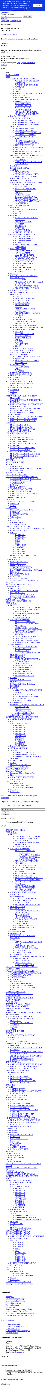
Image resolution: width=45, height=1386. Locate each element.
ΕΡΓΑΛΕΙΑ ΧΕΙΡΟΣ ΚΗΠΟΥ (26, 218)
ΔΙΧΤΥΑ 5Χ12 (20, 545)
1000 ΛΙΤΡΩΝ (20, 736)
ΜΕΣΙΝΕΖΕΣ (20, 95)
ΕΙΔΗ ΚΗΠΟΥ (16, 216)
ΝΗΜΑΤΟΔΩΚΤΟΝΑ (23, 665)
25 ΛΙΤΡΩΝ (19, 740)
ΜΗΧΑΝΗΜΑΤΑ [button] (12, 1014)
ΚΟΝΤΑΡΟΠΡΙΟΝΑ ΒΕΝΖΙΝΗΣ (27, 124)
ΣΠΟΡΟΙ (18, 296)
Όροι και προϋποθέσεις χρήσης (17, 1311)
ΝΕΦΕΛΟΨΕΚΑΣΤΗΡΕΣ (25, 141)
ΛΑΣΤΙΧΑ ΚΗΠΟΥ (22, 230)
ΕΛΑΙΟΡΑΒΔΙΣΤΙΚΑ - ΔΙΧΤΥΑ (22, 234)
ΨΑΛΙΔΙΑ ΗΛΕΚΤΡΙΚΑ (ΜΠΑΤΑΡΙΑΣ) (24, 186)
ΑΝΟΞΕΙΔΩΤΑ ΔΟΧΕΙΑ (24, 334)
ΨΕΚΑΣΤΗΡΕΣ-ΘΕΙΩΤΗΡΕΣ (21, 137)
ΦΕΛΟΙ (18, 346)
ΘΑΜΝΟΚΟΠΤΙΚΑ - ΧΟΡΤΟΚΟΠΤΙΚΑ (26, 93)
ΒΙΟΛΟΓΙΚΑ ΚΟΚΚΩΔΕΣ (29, 855)
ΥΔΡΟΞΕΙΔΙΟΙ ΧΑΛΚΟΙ (24, 694)
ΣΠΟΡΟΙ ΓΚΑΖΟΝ (22, 618)
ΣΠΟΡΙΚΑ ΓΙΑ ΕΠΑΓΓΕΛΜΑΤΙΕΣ (28, 607)
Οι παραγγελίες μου (13, 1324)
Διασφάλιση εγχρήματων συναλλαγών (20, 1313)
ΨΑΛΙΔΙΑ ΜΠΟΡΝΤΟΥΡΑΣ (26, 197)
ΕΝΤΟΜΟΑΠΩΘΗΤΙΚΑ (24, 676)
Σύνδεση (4, 65)
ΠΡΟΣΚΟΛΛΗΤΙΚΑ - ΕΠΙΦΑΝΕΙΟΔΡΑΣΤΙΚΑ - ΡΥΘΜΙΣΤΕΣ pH (25, 321)
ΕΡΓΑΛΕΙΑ (14, 207)
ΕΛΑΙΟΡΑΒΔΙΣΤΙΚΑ (23, 240)
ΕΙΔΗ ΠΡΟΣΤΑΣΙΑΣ (18, 249)
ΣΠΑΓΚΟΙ (19, 342)
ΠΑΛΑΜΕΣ (19, 371)
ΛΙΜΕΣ (18, 91)
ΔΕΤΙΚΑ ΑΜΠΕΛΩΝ (23, 338)
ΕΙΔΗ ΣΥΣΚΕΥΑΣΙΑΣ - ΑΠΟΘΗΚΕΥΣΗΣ (26, 327)
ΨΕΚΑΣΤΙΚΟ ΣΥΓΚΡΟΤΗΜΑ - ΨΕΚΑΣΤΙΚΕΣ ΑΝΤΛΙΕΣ (27, 152)
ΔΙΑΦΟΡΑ (14, 274)
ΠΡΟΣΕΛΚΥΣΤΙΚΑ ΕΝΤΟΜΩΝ (27, 288)
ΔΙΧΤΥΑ (18, 242)
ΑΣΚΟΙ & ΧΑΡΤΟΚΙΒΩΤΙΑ (26, 330)
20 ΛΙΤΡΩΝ (19, 738)
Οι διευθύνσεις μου (13, 1329)
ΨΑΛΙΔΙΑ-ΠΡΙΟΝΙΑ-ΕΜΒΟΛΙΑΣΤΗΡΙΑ (26, 182)
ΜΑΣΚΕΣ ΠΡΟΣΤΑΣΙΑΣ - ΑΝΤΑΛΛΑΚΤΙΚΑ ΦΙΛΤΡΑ (26, 256)
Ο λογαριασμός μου (8, 1320)
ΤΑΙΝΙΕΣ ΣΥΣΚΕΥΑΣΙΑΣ (25, 752)
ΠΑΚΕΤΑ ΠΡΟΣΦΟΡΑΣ (19, 178)
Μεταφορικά (10, 1307)
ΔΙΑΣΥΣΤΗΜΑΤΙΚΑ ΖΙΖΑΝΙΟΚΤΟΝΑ (23, 650)
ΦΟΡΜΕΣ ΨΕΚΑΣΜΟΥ (24, 267)
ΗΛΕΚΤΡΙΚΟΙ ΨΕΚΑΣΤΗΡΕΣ (27, 143)
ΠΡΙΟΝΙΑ (18, 193)
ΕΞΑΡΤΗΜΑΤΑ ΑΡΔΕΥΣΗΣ (17, 1006)
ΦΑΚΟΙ (18, 213)
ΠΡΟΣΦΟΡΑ (15, 377)
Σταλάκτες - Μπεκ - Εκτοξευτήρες (27, 356)
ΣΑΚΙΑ (18, 369)
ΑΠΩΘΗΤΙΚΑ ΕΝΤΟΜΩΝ (25, 325)
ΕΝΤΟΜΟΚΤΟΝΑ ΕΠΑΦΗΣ (26, 667)
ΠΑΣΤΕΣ (18, 307)
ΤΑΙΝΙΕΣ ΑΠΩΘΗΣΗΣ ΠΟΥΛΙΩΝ (28, 756)
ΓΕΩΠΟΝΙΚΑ (15, 294)
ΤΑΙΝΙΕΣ (18, 340)
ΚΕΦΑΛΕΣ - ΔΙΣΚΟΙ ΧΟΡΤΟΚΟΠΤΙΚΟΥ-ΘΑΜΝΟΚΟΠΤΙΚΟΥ (23, 104)
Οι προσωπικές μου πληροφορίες (18, 1331)
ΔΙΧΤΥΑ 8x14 (20, 539)
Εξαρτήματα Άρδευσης (18, 354)
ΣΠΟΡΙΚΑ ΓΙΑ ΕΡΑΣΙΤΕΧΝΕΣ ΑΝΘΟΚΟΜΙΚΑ (27, 610)
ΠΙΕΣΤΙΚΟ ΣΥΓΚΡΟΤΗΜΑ (21, 373)
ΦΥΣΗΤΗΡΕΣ (20, 226)
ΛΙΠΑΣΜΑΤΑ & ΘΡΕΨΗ (24, 298)
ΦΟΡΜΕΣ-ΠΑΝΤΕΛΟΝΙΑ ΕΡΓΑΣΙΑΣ (25, 580)
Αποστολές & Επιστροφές (15, 1301)
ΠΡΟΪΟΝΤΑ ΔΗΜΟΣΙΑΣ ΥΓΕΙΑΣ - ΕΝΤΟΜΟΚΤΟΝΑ (24, 277)
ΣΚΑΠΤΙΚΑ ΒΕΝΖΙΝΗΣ (24, 129)
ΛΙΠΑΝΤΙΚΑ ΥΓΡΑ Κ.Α (19, 290)
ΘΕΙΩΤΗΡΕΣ (20, 149)
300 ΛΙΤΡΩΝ (20, 732)
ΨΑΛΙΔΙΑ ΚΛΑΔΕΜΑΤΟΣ (25, 189)
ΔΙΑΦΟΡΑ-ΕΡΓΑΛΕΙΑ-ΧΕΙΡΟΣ (27, 209)
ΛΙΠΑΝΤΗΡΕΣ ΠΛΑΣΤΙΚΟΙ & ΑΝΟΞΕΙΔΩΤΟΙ (27, 362)
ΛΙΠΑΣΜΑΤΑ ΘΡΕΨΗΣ (24, 638)
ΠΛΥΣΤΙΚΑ (15, 166)
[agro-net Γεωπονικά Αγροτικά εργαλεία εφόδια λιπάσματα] (22, 12)
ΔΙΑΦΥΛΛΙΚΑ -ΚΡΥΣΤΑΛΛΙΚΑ (27, 642)
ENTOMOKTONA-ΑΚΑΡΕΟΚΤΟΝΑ (22, 662)
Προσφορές (10, 1297)
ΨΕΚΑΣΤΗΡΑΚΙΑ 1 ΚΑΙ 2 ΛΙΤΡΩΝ (29, 147)
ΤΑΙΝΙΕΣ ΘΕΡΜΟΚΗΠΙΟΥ (25, 754)
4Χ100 (17, 541)
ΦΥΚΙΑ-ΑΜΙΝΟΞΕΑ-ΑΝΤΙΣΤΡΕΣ (28, 630)
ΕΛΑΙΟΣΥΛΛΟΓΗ (17, 365)
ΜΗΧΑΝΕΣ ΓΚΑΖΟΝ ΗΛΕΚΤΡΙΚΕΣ (23, 159)
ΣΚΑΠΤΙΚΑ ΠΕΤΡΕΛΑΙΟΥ (26, 131)
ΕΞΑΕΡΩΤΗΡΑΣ (21, 164)
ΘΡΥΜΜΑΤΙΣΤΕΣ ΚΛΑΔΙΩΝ (22, 350)
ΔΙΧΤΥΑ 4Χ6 (20, 549)
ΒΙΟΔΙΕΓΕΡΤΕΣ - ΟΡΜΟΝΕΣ (26, 628)
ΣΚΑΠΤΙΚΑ (15, 126)
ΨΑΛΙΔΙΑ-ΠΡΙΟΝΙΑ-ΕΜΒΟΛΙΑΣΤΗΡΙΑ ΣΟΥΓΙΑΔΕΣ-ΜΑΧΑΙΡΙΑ (22, 968)
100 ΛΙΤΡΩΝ (20, 727)
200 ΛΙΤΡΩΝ (20, 729)
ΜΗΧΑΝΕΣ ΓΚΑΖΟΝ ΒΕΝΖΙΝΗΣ (28, 162)
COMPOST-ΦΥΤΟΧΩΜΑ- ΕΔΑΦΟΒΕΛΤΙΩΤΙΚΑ (29, 858)
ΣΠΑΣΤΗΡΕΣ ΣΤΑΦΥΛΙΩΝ (21, 180)
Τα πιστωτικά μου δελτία (15, 1327)
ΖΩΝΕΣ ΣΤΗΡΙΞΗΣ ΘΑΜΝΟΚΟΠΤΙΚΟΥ (23, 109)
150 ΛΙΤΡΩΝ (20, 742)
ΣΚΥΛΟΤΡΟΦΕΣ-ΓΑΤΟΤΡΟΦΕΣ (23, 292)
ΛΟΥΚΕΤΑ (19, 211)
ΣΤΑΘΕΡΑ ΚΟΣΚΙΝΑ (23, 785)
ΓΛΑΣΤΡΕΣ (19, 228)
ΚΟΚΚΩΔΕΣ (24, 853)
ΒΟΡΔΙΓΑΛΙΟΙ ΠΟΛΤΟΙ (24, 698)
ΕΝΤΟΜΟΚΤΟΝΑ (22, 284)
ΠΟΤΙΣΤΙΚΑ (20, 220)
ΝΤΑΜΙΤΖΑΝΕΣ (21, 344)
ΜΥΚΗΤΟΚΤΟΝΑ (22, 303)
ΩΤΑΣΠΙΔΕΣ (20, 265)
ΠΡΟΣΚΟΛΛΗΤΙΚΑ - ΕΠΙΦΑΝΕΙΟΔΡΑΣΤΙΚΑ (24, 712)
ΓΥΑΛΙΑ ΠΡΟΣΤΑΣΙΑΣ (24, 263)
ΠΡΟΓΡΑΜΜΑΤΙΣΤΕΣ (23, 222)
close (38, 5)
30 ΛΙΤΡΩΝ (19, 744)
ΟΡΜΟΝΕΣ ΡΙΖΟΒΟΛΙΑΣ (25, 309)
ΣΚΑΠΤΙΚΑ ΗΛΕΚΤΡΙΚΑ (25, 135)
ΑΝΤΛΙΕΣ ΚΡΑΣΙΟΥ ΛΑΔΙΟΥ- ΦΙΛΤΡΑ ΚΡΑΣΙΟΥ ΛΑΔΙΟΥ (27, 175)
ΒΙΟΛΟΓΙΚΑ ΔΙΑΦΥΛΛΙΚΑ (26, 636)
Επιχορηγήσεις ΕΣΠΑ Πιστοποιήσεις (19, 1284)
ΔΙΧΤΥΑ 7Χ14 (20, 553)
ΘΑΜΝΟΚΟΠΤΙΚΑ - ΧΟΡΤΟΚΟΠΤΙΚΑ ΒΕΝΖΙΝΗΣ (27, 98)
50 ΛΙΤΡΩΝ (19, 725)
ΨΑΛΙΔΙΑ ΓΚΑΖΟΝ (23, 191)
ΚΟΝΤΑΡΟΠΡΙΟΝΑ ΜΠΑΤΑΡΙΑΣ (28, 122)
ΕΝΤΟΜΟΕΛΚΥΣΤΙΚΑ (24, 674)
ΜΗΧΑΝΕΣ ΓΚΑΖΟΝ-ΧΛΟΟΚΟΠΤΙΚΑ (26, 155)
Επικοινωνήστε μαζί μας (15, 1299)
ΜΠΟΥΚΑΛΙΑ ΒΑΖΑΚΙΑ (25, 348)
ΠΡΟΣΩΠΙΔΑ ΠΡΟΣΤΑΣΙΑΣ (26, 112)
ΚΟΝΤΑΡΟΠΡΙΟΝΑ (18, 116)
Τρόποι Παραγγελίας (13, 1303)
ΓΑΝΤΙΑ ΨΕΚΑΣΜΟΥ (23, 251)
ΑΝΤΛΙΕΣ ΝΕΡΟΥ (22, 172)
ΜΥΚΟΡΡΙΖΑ (20, 311)
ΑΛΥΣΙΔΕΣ (19, 87)
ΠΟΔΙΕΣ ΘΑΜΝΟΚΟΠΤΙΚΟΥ (27, 114)
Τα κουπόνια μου (12, 1333)
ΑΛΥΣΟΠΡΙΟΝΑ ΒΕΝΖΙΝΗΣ (26, 85)
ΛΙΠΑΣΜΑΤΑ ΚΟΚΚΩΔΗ (25, 622)
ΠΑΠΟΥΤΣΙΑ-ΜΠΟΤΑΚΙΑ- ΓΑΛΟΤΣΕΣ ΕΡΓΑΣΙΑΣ (26, 260)
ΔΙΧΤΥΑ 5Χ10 (20, 551)
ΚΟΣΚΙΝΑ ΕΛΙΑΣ (22, 367)
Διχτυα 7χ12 (19, 547)
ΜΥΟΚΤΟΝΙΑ (20, 280)
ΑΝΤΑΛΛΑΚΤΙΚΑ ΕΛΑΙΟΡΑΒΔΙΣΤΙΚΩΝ (24, 237)
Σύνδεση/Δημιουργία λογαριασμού (18, 805)
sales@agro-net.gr (17, 1352)
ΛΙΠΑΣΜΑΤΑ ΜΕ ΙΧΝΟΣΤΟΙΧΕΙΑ (29, 640)
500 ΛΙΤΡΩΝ (20, 734)
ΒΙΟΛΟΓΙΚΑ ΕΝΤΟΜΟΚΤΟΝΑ (27, 659)
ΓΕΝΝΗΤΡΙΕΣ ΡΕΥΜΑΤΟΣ (21, 375)
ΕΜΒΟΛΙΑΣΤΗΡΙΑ (22, 195)
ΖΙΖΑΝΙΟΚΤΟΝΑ (22, 301)
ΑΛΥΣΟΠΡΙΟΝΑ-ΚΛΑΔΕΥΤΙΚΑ (23, 79)
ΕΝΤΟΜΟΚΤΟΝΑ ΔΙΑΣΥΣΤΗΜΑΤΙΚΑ (23, 670)
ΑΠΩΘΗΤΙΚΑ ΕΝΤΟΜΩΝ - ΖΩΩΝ (29, 282)
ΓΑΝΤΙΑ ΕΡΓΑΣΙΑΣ (22, 253)
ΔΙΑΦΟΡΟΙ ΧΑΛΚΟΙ (23, 700)
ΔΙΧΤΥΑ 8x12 (20, 537)
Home (8, 77)
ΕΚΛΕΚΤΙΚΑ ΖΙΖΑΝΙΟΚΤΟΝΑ (27, 653)
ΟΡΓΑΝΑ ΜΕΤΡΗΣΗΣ (23, 232)
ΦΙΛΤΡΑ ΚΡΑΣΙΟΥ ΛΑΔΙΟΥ (21, 352)
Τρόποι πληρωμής (12, 1305)
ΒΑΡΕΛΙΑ (19, 332)
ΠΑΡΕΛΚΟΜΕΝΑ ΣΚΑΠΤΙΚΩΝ (28, 133)
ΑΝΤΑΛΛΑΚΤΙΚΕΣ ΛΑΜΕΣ (26, 199)
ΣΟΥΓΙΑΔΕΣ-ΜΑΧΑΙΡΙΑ (20, 205)
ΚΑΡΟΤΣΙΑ (19, 224)
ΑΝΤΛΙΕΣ (14, 170)
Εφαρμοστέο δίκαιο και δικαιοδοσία (19, 1309)
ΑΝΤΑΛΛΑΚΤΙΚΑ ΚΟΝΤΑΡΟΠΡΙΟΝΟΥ (23, 119)
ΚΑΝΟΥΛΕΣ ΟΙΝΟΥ (23, 336)
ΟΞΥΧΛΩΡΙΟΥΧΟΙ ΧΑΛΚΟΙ (26, 696)
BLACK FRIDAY (12, 75)
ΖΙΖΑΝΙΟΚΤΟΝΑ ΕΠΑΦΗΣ (26, 647)
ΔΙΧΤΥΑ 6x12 (20, 535)
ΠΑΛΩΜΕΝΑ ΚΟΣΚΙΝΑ (25, 787)
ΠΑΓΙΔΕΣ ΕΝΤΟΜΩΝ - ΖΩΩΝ (27, 286)
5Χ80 (17, 543)
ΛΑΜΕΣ (18, 89)
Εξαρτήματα (19, 359)
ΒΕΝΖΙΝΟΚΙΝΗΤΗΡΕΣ (19, 168)
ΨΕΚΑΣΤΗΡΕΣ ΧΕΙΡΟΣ (24, 145)
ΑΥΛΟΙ (17, 139)
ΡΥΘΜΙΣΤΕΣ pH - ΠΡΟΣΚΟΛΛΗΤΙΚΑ (23, 708)
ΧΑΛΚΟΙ (18, 317)
